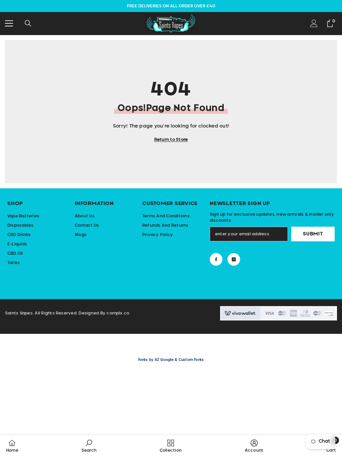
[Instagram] (233, 259)
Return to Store (171, 140)
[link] (89, 446)
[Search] (28, 23)
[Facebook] (216, 259)
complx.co (118, 313)
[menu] (9, 23)
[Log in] (314, 23)
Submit (313, 234)
